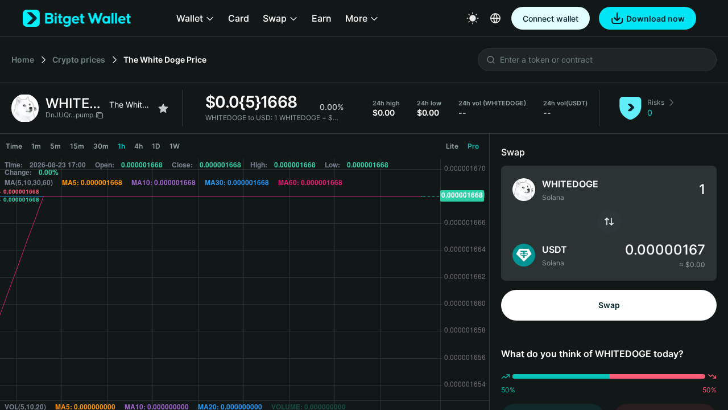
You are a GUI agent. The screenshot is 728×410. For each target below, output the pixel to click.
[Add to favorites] (163, 108)
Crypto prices (78, 59)
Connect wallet (550, 18)
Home (22, 59)
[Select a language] (495, 18)
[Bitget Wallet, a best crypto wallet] (77, 18)
